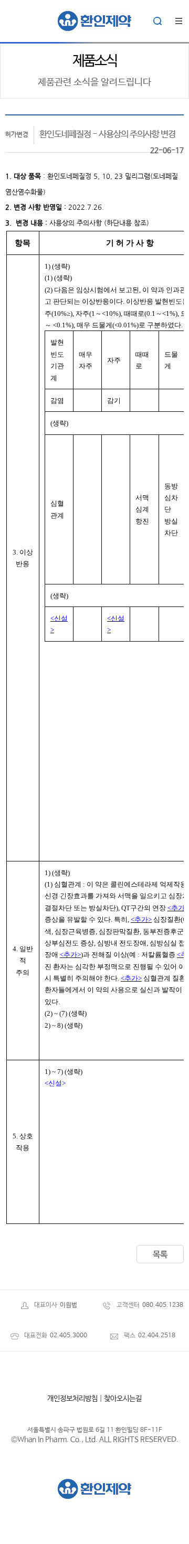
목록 (160, 1255)
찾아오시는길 (123, 1398)
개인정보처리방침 (72, 1398)
